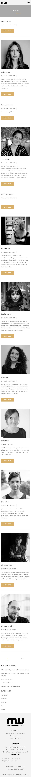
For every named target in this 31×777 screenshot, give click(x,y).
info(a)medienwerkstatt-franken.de (17, 752)
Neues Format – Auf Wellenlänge (10, 686)
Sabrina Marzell (6, 314)
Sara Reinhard (6, 159)
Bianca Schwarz (6, 565)
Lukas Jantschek (6, 105)
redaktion (5, 25)
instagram (17, 758)
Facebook (7, 758)
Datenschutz (20, 766)
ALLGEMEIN (4, 695)
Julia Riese (4, 502)
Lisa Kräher (5, 441)
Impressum (10, 766)
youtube (7, 761)
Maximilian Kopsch (7, 194)
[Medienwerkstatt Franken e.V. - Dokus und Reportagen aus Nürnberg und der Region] (4, 2)
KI (1, 706)
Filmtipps (4, 698)
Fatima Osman (6, 72)
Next (22, 659)
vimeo (15, 761)
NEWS (3, 709)
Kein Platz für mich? (6, 679)
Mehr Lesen (7, 31)
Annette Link (5, 248)
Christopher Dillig (7, 626)
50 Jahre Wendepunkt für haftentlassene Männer (15, 670)
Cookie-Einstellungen (16, 769)
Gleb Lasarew (6, 21)
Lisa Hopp (4, 377)
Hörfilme (3, 702)
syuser (4, 444)
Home (11, 13)
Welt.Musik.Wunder (6, 683)
